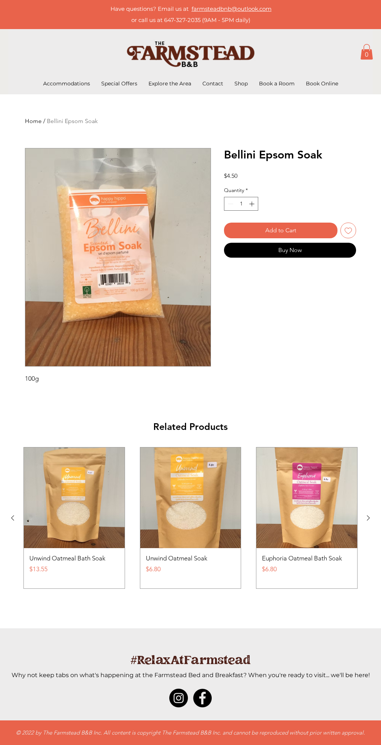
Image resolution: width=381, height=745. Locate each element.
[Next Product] (368, 517)
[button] (366, 52)
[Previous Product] (12, 517)
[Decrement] (229, 203)
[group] (190, 518)
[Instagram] (178, 698)
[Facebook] (202, 698)
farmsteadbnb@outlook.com (232, 8)
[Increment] (252, 203)
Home (33, 121)
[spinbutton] (241, 203)
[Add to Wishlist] (348, 230)
